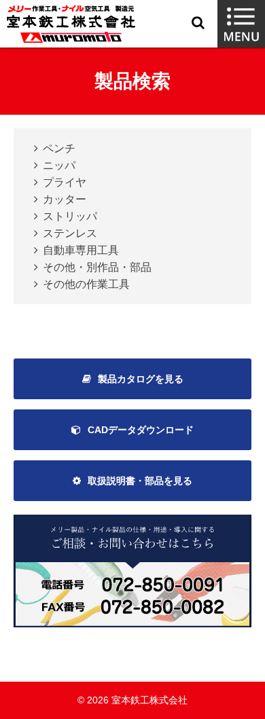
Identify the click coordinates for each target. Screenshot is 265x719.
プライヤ (64, 182)
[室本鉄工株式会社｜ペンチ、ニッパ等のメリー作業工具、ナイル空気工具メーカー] (71, 24)
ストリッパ (70, 216)
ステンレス (70, 233)
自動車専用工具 (81, 250)
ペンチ (59, 148)
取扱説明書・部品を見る (140, 480)
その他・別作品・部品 (97, 267)
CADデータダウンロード (141, 429)
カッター (64, 199)
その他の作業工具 (86, 284)
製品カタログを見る (140, 378)
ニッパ (59, 165)
